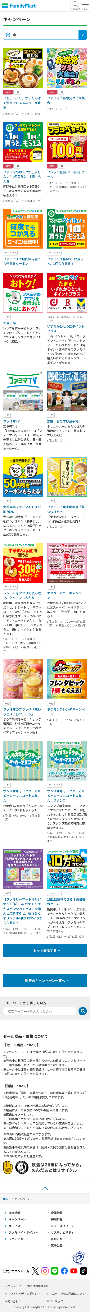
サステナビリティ (62, 1232)
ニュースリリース (62, 1226)
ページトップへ (45, 1188)
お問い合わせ (13, 1301)
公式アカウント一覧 (16, 1271)
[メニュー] (85, 5)
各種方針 (57, 1239)
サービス (14, 1226)
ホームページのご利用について (66, 1293)
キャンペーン (17, 1219)
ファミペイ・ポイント (23, 1232)
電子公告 (57, 1245)
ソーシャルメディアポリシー (22, 1293)
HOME (6, 1199)
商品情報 (14, 1213)
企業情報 (57, 1213)
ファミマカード (19, 1239)
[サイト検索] (75, 5)
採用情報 (57, 1219)
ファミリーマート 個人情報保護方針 (27, 1286)
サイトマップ (55, 1301)
